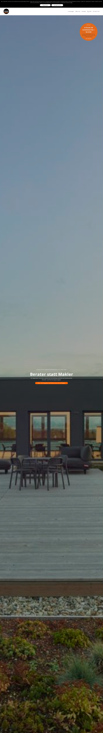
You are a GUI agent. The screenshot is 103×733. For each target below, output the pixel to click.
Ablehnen (45, 5)
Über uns (77, 11)
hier (71, 2)
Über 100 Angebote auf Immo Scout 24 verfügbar (51, 383)
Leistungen (71, 11)
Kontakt (84, 11)
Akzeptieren (57, 5)
